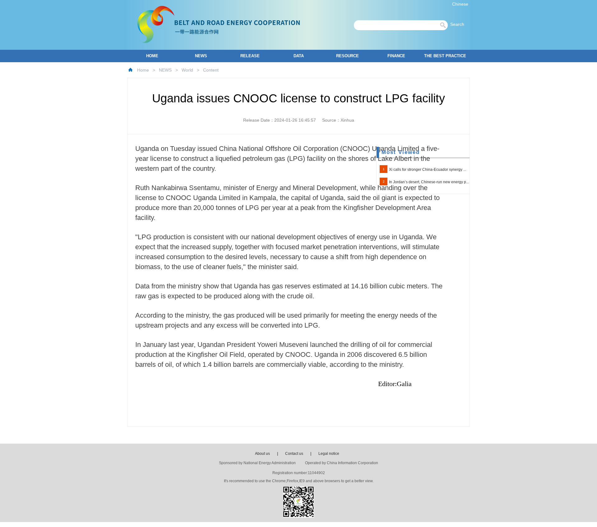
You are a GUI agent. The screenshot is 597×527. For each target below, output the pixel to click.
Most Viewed (401, 152)
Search (459, 24)
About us (262, 453)
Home (143, 70)
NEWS (201, 56)
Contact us (294, 453)
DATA (299, 56)
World (187, 70)
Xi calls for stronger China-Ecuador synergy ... (427, 169)
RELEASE (250, 56)
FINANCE (396, 56)
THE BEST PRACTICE (445, 56)
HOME (152, 56)
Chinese (460, 4)
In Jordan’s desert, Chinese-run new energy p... (429, 182)
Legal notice (328, 453)
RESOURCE (347, 56)
